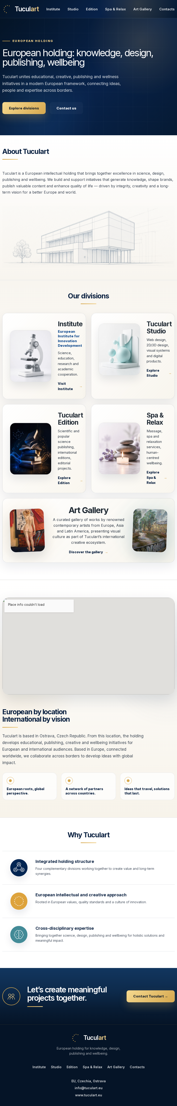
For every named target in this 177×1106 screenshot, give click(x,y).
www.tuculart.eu (88, 1095)
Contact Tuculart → (150, 996)
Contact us (66, 108)
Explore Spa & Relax (153, 477)
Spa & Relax (115, 9)
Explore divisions (24, 108)
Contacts (167, 9)
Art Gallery (142, 9)
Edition (92, 9)
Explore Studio (153, 372)
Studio (73, 9)
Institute (53, 9)
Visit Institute (65, 386)
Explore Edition (64, 480)
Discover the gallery (86, 552)
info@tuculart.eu (89, 1088)
